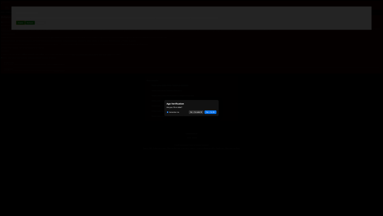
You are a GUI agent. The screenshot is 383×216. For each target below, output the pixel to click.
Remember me (174, 112)
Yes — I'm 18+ (210, 112)
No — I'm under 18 (196, 112)
